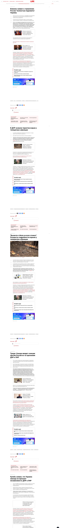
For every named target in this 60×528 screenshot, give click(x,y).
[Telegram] (20, 105)
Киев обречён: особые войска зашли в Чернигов (24, 118)
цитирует (14, 140)
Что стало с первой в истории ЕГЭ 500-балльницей (15, 229)
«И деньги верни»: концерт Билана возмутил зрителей (14, 121)
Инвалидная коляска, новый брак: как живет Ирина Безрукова (33, 122)
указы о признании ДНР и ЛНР (20, 174)
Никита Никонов (15, 87)
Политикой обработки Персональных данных (24, 3)
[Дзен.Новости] (17, 105)
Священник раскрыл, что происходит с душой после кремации (32, 481)
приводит (30, 270)
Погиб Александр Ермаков (32, 117)
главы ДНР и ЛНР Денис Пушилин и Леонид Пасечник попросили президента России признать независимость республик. (23, 53)
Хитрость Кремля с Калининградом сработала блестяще (14, 118)
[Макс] (19, 105)
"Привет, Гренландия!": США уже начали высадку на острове (24, 478)
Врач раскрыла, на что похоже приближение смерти (33, 226)
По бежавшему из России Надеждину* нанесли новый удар (24, 122)
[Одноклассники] (24, 105)
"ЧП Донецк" (23, 257)
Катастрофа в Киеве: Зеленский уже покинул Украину (23, 227)
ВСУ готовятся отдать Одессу (24, 229)
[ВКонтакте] (22, 105)
